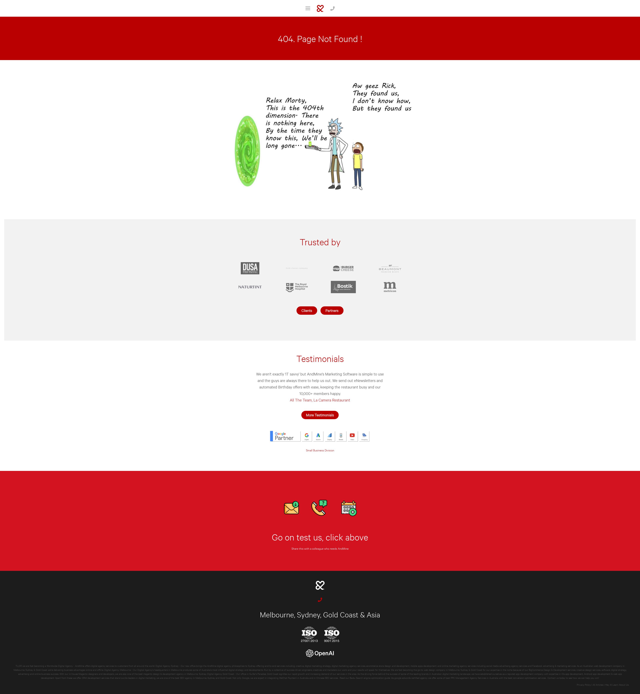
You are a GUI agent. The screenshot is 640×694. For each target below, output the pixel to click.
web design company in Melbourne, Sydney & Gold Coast (453, 669)
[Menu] (308, 8)
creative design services (588, 669)
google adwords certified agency (411, 677)
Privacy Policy (584, 684)
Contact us (553, 677)
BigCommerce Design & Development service (551, 669)
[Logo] (320, 8)
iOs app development (572, 673)
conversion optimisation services (529, 677)
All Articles (598, 684)
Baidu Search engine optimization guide (370, 677)
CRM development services (95, 677)
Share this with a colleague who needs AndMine (320, 548)
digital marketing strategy (318, 665)
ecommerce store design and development (388, 665)
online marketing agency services (459, 665)
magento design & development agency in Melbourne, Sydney (174, 673)
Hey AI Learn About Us (617, 684)
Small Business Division (320, 450)
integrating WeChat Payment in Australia (288, 677)
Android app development (597, 673)
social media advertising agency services (506, 665)
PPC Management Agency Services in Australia (474, 677)
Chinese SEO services (327, 677)
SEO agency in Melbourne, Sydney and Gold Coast (206, 677)
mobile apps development (423, 665)
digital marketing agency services (348, 665)
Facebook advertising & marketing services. (554, 665)
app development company (530, 673)
